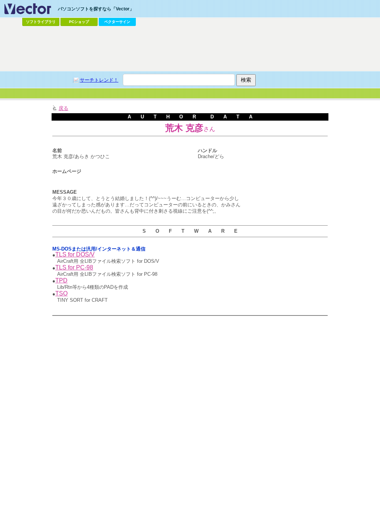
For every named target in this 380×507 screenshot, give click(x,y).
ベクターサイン (117, 22)
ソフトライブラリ (41, 22)
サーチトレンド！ (99, 80)
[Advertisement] (190, 48)
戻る (63, 108)
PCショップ (79, 22)
